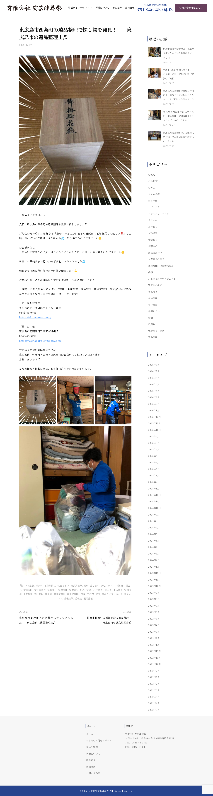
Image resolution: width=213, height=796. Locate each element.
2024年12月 (154, 494)
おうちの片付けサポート (99, 740)
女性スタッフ (108, 585)
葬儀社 (78, 598)
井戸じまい (154, 226)
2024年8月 (154, 521)
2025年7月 (154, 449)
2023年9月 (154, 592)
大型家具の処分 (156, 259)
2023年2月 (154, 638)
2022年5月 (154, 696)
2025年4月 (154, 468)
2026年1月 (154, 410)
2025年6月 (154, 455)
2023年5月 (154, 618)
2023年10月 (154, 586)
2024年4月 (154, 547)
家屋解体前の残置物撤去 (161, 265)
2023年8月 (154, 599)
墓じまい (94, 585)
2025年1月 (154, 488)
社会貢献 (152, 304)
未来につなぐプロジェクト (162, 278)
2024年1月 (154, 566)
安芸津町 (28, 589)
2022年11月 (154, 657)
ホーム (89, 734)
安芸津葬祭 (40, 589)
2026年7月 (154, 371)
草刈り (151, 324)
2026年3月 (154, 397)
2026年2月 (154, 403)
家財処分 (73, 589)
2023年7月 (154, 605)
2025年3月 (154, 475)
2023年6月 (154, 612)
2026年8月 (154, 364)
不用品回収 (50, 585)
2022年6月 (154, 690)
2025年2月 (154, 482)
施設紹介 (117, 7)
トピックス (154, 207)
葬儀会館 (68, 598)
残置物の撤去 (155, 285)
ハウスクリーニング (158, 213)
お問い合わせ (93, 773)
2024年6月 (154, 534)
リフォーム (154, 220)
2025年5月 (154, 462)
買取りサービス (156, 330)
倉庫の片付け (155, 252)
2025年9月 (154, 436)
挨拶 (150, 272)
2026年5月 (154, 384)
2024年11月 (154, 501)
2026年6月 (154, 377)
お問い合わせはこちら (191, 7)
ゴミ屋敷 (29, 585)
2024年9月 (154, 514)
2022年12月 (154, 651)
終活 (98, 594)
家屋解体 (63, 589)
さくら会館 (154, 194)
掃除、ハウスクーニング (99, 589)
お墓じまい (154, 181)
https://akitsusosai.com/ (35, 317)
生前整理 (28, 594)
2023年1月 (154, 644)
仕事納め (152, 246)
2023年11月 (154, 579)
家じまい (52, 589)
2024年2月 (154, 560)
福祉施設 (39, 594)
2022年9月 (154, 670)
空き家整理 (59, 594)
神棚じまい (154, 311)
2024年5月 (154, 540)
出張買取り (76, 585)
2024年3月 (154, 553)
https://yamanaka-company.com (40, 341)
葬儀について (102, 7)
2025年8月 (154, 442)
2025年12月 (154, 416)
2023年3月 (154, 631)
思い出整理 (92, 747)
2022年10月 (154, 664)
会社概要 (129, 7)
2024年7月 (154, 527)
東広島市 (118, 589)
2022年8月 (154, 677)
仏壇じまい (63, 585)
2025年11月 (154, 423)
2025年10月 (154, 429)
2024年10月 (154, 508)
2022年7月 (154, 683)
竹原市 (90, 594)
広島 (82, 589)
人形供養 (152, 233)
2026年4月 (154, 390)
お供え (151, 174)
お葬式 (151, 187)
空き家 (48, 594)
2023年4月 (154, 625)
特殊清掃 (152, 291)
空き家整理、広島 (76, 594)
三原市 (39, 585)
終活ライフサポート (78, 7)
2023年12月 (154, 573)
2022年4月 (154, 703)
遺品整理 (88, 598)
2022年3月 (154, 709)
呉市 (86, 585)
